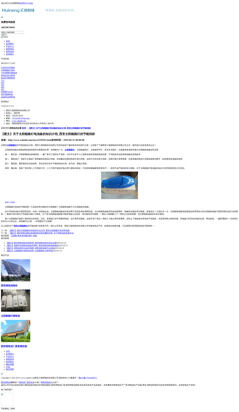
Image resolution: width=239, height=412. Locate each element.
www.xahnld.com (19, 121)
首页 (8, 41)
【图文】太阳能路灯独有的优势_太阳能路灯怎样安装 (29, 251)
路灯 (30, 236)
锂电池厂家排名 (26, 382)
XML (8, 367)
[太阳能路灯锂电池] (15, 310)
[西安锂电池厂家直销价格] (15, 341)
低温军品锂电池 (8, 97)
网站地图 (10, 364)
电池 (19, 236)
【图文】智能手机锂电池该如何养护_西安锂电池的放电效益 (32, 245)
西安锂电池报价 (9, 285)
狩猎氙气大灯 (7, 92)
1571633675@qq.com (21, 118)
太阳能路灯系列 (8, 70)
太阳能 (14, 236)
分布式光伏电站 (8, 68)
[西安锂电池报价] (15, 280)
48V (2, 87)
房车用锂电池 (7, 94)
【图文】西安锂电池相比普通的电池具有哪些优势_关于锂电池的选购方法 (41, 233)
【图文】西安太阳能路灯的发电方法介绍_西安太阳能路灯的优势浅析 (39, 230)
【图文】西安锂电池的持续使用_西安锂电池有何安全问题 (31, 243)
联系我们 (10, 54)
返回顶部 (10, 369)
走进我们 (10, 44)
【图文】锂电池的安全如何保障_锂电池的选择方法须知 (30, 248)
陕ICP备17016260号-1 (88, 378)
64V (2, 83)
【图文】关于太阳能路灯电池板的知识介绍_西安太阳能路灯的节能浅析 (59, 128)
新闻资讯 (10, 49)
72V (2, 80)
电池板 (25, 236)
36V (2, 89)
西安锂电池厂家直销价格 (14, 346)
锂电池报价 (46, 382)
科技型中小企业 (26, 3)
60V (2, 85)
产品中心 (10, 46)
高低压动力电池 (8, 75)
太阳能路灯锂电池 (10, 315)
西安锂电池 (6, 382)
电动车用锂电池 (8, 78)
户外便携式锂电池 (9, 73)
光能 (35, 236)
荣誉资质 (10, 52)
